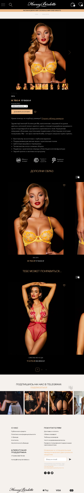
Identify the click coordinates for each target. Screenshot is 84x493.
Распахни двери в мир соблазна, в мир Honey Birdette (42, 10)
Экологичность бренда (20, 443)
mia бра (45, 14)
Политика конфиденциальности (23, 434)
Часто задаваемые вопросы (54, 440)
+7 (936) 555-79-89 (18, 456)
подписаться (39, 387)
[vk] (45, 473)
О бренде (14, 437)
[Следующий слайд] (70, 52)
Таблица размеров (51, 437)
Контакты (14, 440)
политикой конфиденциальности (54, 467)
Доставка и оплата (51, 431)
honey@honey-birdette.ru (20, 459)
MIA (36, 14)
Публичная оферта (18, 431)
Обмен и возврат (50, 434)
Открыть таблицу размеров (52, 118)
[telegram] (48, 473)
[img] (72, 4)
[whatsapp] (52, 473)
